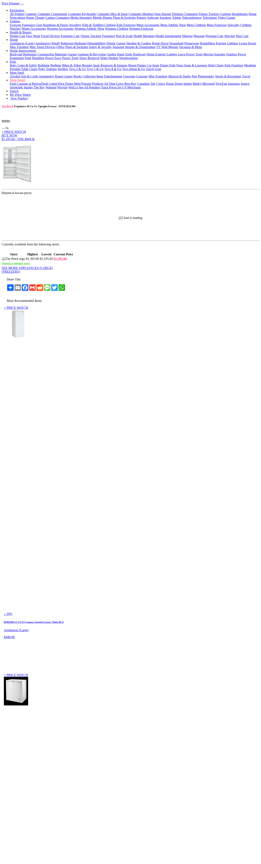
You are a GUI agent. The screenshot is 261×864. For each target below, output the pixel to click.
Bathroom (67, 43)
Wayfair (62, 87)
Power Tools (70, 58)
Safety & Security (100, 47)
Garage (121, 43)
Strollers (63, 69)
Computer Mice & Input (112, 14)
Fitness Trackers (209, 14)
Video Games (226, 17)
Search (14, 91)
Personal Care (214, 36)
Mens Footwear (217, 25)
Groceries (129, 76)
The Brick (7, 106)
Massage (199, 36)
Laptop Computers (57, 17)
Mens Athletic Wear (173, 25)
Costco (160, 83)
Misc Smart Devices (42, 47)
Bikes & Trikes (71, 65)
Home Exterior (156, 54)
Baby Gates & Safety (23, 65)
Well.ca (73, 87)
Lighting (232, 43)
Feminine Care (70, 36)
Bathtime (44, 65)
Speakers (165, 17)
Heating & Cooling (138, 43)
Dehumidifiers (96, 43)
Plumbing (38, 58)
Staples (28, 87)
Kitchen (221, 43)
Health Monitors (144, 36)
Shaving (229, 36)
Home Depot (174, 83)
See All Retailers (89, 87)
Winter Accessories (33, 28)
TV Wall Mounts (167, 47)
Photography (206, 76)
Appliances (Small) (47, 43)
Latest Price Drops (61, 83)
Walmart (51, 87)
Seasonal (118, 47)
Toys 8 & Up (112, 69)
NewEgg (221, 83)
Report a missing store (16, 263)
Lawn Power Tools (190, 54)
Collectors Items (93, 76)
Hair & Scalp (124, 36)
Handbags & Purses (55, 25)
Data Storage (163, 14)
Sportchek (16, 87)
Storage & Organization (140, 47)
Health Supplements (168, 36)
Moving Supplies (214, 54)
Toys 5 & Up (95, 69)
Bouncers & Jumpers (114, 65)
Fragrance (28, 25)
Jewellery (75, 25)
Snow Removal (89, 58)
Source (245, 83)
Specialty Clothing (239, 25)
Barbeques (30, 54)
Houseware (191, 43)
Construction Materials (52, 54)
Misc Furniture (19, 47)
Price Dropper (11, 3)
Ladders (172, 54)
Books (77, 76)
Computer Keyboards (82, 14)
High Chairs (216, 65)
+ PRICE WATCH (14, 132)
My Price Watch (20, 94)
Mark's (197, 83)
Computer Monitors (141, 14)
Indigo (188, 83)
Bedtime (55, 65)
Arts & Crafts (29, 76)
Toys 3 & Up (77, 69)
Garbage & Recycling (92, 54)
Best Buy (130, 83)
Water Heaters (109, 58)
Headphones (240, 14)
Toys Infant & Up (133, 69)
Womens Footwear (141, 28)
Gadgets (225, 14)
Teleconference (192, 17)
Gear (39, 25)
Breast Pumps (137, 65)
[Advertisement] (147, 164)
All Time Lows (114, 83)
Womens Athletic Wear (89, 28)
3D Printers (17, 14)
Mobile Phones (102, 17)
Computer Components (52, 14)
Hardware (139, 54)
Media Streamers (81, 17)
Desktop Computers (185, 14)
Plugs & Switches (124, 17)
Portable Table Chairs (24, 69)
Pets (194, 76)
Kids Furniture (234, 65)
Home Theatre (35, 17)
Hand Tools (124, 54)
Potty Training (47, 69)
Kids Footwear (126, 25)
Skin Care (242, 36)
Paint (28, 58)
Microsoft (208, 83)
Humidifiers (207, 43)
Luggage (142, 76)
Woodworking (128, 58)
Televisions (209, 17)
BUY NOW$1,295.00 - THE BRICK (18, 137)
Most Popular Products (88, 83)
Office (60, 47)
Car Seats (153, 65)
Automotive (46, 76)
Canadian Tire (146, 83)
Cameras (30, 14)
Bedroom (80, 43)
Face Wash (33, 36)
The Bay (39, 87)
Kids (13, 61)
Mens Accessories (147, 25)
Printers (141, 17)
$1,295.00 (60, 258)
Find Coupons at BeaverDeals (29, 83)
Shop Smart (18, 80)
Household (176, 43)
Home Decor (160, 43)
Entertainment (113, 76)
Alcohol (15, 76)
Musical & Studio (179, 76)
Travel (246, 76)
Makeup (187, 36)
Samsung (234, 83)
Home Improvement (23, 50)
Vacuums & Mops (190, 47)
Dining (110, 43)
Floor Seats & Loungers (191, 65)
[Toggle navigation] (22, 4)
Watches (15, 28)
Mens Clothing (196, 25)
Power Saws (53, 58)
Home (14, 39)
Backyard (16, 54)
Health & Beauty (21, 32)
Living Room (247, 43)
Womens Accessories (60, 28)
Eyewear (15, 25)
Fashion (15, 21)
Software (153, 17)
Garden (111, 54)
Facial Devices (50, 36)
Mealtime (250, 65)
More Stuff (17, 72)
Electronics (17, 10)
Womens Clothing (116, 28)
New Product (19, 98)
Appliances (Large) (22, 43)
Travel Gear (153, 69)
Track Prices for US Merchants (121, 87)
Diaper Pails (168, 65)
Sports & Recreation (228, 76)
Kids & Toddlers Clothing (99, 25)
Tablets (176, 17)
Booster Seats (91, 65)
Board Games (64, 76)
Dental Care (17, 36)
